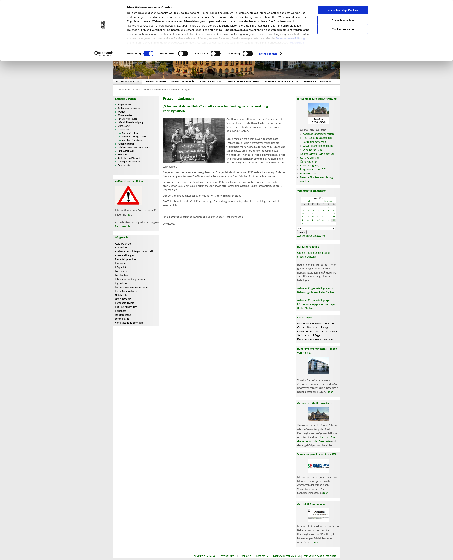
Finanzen (122, 154)
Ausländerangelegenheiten (318, 134)
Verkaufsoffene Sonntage (129, 322)
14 (323, 214)
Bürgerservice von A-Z (313, 169)
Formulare (121, 271)
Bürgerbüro (121, 267)
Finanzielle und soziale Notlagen (315, 339)
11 (308, 214)
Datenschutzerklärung (290, 38)
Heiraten (330, 323)
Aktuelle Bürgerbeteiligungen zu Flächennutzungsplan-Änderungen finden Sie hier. (316, 304)
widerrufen (297, 42)
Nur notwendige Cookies (343, 10)
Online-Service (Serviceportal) (317, 154)
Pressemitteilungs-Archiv (134, 137)
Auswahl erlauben (343, 20)
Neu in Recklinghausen (310, 323)
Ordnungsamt (123, 299)
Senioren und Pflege (308, 335)
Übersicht (245, 556)
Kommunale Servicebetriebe (131, 287)
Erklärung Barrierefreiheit (320, 556)
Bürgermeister (125, 115)
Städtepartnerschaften (129, 161)
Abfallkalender (123, 243)
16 (334, 214)
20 (318, 217)
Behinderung (316, 331)
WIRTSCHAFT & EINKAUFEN (243, 81)
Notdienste (121, 295)
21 (323, 217)
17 (303, 217)
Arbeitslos (331, 331)
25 (308, 220)
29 (329, 220)
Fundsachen (121, 275)
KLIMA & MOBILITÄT (182, 81)
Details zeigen (268, 53)
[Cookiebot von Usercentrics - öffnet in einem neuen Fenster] (103, 53)
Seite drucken (227, 556)
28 (323, 220)
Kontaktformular (309, 157)
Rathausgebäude (126, 151)
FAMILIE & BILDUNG (211, 81)
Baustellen (121, 263)
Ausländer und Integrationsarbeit (134, 251)
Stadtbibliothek (123, 315)
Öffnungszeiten (308, 161)
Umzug (324, 327)
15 (329, 214)
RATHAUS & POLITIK (127, 81)
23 (334, 217)
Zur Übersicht (123, 226)
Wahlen (121, 112)
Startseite (122, 89)
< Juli (308, 201)
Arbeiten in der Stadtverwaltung (134, 147)
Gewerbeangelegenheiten (318, 146)
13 (318, 214)
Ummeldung (122, 319)
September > (329, 201)
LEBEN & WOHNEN (155, 81)
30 (334, 220)
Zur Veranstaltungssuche (311, 235)
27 (318, 220)
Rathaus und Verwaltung (130, 108)
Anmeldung (121, 247)
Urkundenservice (312, 149)
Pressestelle (160, 89)
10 (303, 214)
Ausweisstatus (308, 173)
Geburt (301, 327)
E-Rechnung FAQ (309, 165)
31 (303, 223)
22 (329, 217)
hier (129, 214)
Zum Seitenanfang (204, 556)
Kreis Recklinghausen (127, 291)
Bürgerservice (124, 104)
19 (313, 217)
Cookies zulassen (343, 29)
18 (308, 217)
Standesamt (124, 126)
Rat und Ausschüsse (127, 119)
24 (303, 220)
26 (313, 220)
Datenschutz (124, 165)
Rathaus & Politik (140, 89)
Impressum (262, 556)
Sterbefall (312, 327)
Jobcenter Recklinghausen (130, 279)
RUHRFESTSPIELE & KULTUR (281, 81)
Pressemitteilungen (180, 89)
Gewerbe (302, 331)
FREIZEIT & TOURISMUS (317, 81)
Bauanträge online (125, 259)
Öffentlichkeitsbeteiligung (130, 122)
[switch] (183, 53)
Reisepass (120, 311)
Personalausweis (124, 303)
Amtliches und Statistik (129, 158)
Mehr (329, 392)
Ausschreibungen (126, 144)
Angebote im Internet (133, 140)
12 (313, 214)
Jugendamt (121, 283)
